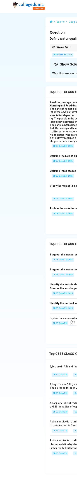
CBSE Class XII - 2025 (62, 55)
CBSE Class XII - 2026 (63, 323)
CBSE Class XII (60, 374)
